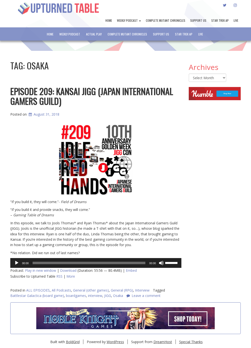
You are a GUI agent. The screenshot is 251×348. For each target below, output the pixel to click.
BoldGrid (73, 341)
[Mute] (161, 263)
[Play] (16, 263)
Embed (131, 270)
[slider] (172, 262)
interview (95, 295)
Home (108, 20)
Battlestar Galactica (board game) (37, 295)
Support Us (198, 20)
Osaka (118, 295)
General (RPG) (122, 290)
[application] (95, 263)
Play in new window (40, 270)
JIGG (107, 295)
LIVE (236, 20)
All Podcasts (61, 290)
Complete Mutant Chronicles (165, 20)
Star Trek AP (220, 20)
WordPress (115, 341)
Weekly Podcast (127, 20)
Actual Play (94, 34)
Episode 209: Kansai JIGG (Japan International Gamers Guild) (91, 96)
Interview (142, 290)
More (70, 276)
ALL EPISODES (38, 290)
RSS (59, 276)
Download (68, 270)
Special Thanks (191, 341)
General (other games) (91, 290)
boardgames (76, 295)
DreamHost (162, 341)
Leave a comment (146, 295)
